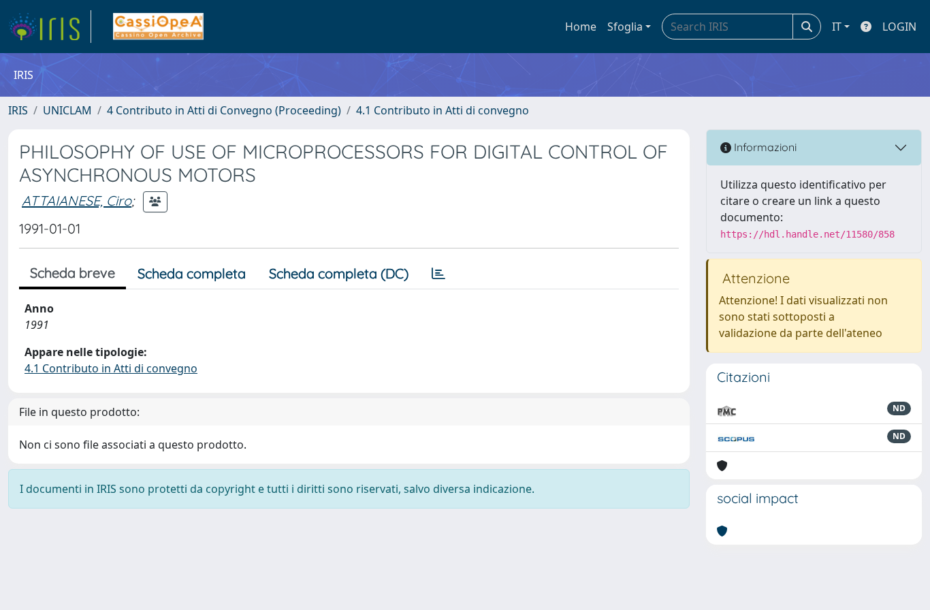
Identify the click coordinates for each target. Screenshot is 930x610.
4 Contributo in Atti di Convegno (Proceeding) (224, 110)
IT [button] (836, 26)
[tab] (438, 273)
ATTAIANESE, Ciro (76, 200)
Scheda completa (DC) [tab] (338, 273)
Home (580, 26)
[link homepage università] (158, 26)
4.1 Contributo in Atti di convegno (442, 110)
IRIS (18, 110)
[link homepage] (49, 26)
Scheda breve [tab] (72, 272)
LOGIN (899, 26)
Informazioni (764, 147)
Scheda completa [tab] (192, 273)
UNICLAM (67, 110)
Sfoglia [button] (625, 26)
